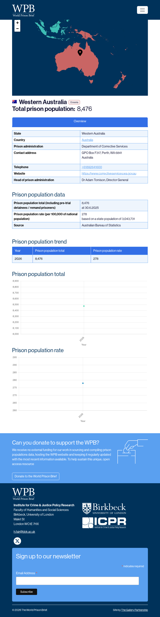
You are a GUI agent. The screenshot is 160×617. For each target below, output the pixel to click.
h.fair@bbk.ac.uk (24, 532)
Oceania (74, 102)
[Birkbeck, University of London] (104, 510)
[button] (80, 53)
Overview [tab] (80, 121)
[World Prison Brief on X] (17, 541)
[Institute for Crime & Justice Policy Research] (104, 524)
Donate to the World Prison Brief (36, 476)
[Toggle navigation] (142, 10)
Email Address (26, 573)
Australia (87, 140)
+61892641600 (92, 167)
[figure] (80, 313)
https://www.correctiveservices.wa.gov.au (109, 173)
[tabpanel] (80, 281)
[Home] (25, 10)
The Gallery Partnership (134, 610)
